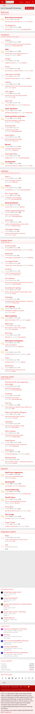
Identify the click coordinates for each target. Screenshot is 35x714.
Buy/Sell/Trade (7, 644)
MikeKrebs (15, 182)
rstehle (28, 354)
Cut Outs (8, 269)
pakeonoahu (29, 112)
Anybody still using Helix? (12, 78)
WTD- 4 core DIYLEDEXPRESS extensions (15, 501)
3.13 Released (8, 190)
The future (8, 518)
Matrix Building (11, 316)
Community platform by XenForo (15, 690)
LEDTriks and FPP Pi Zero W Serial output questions (18, 86)
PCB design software (12, 229)
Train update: (8, 486)
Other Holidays (10, 431)
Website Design (10, 458)
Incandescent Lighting (13, 288)
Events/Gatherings (12, 490)
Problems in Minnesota (11, 526)
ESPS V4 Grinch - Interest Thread (13, 70)
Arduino (8, 40)
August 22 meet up (10, 493)
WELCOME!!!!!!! (9, 29)
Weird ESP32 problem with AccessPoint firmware (18, 44)
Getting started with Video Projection (15, 416)
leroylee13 (24, 63)
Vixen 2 (7, 176)
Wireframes (9, 366)
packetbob (30, 257)
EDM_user (15, 141)
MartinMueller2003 (26, 29)
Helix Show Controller (12, 74)
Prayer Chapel (10, 522)
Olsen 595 (8, 101)
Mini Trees (8, 333)
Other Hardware (11, 109)
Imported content (8, 532)
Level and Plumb (9, 354)
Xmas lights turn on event (12, 397)
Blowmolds (9, 254)
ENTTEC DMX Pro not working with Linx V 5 (16, 53)
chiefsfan (28, 78)
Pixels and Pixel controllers (15, 116)
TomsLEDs (15, 418)
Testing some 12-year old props (13, 265)
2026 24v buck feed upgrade (12, 388)
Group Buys (9, 507)
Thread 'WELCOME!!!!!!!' (11, 598)
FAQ (6, 545)
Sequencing (9, 450)
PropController (10, 126)
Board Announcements (13, 17)
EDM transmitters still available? (13, 139)
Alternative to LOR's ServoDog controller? (16, 95)
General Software (11, 203)
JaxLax (29, 511)
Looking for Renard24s (11, 647)
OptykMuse (15, 446)
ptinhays (27, 454)
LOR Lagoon (9, 91)
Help (21, 686)
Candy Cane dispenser (11, 345)
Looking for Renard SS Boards (13, 148)
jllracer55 (17, 503)
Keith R (14, 88)
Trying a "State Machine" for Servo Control (16, 539)
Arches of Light (10, 246)
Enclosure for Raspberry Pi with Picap (15, 120)
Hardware (5, 35)
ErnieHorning (26, 105)
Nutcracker (9, 220)
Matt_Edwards (22, 337)
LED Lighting (10, 306)
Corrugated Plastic (11, 261)
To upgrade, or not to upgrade (13, 197)
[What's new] (33, 2)
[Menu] (2, 2)
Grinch (7, 67)
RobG (30, 165)
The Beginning (10, 25)
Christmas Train (9, 362)
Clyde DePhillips (17, 284)
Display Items (6, 240)
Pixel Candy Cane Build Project (13, 250)
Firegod (7, 59)
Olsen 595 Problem (10, 105)
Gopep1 (31, 669)
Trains (7, 358)
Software (4, 171)
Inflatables (9, 297)
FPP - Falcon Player (11, 193)
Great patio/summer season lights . (14, 435)
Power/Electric (10, 440)
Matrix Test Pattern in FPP (12, 320)
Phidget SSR (8, 158)
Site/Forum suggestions (14, 472)
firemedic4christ (26, 493)
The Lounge (9, 514)
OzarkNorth (15, 150)
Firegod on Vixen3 (10, 63)
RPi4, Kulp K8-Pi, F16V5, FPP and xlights (15, 328)
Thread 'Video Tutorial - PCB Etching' (15, 612)
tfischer (31, 250)
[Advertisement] (17, 568)
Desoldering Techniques (11, 112)
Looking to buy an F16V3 (11, 130)
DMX (7, 49)
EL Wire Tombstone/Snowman (13, 273)
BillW (13, 408)
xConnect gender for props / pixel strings (16, 444)
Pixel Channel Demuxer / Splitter (13, 165)
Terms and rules (5, 686)
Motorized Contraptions (14, 341)
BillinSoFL (22, 207)
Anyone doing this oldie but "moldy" (14, 426)
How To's (8, 403)
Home (25, 686)
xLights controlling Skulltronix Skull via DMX (17, 224)
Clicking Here (7, 712)
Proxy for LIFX (9, 207)
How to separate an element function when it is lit (18, 407)
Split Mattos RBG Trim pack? (12, 511)
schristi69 (17, 122)
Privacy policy (14, 686)
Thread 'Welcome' (9, 618)
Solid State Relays (11, 154)
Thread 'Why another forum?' (13, 592)
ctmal (13, 541)
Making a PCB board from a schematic (15, 233)
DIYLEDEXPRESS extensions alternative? (16, 652)
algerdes (28, 320)
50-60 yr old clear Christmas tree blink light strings (18, 292)
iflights (19, 55)
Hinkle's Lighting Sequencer (15, 211)
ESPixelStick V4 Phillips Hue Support (14, 310)
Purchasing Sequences (11, 454)
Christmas (8, 394)
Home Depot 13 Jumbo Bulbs (13, 257)
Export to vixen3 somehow (12, 215)
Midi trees (7, 337)
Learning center (7, 377)
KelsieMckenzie (16, 437)
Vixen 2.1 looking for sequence (13, 180)
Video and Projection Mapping (15, 412)
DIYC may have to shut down (12, 21)
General (4, 468)
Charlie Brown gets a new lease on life (15, 370)
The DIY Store (10, 497)
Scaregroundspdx (16, 225)
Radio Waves (9, 135)
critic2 (13, 312)
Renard (7, 144)
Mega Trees (9, 324)
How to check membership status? (14, 476)
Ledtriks (8, 82)
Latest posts (5, 626)
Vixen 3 (7, 186)
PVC (6, 350)
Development (10, 162)
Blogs (7, 536)
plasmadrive (15, 427)
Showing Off (9, 482)
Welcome (5, 12)
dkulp (13, 97)
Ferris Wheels (10, 278)
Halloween (9, 422)
